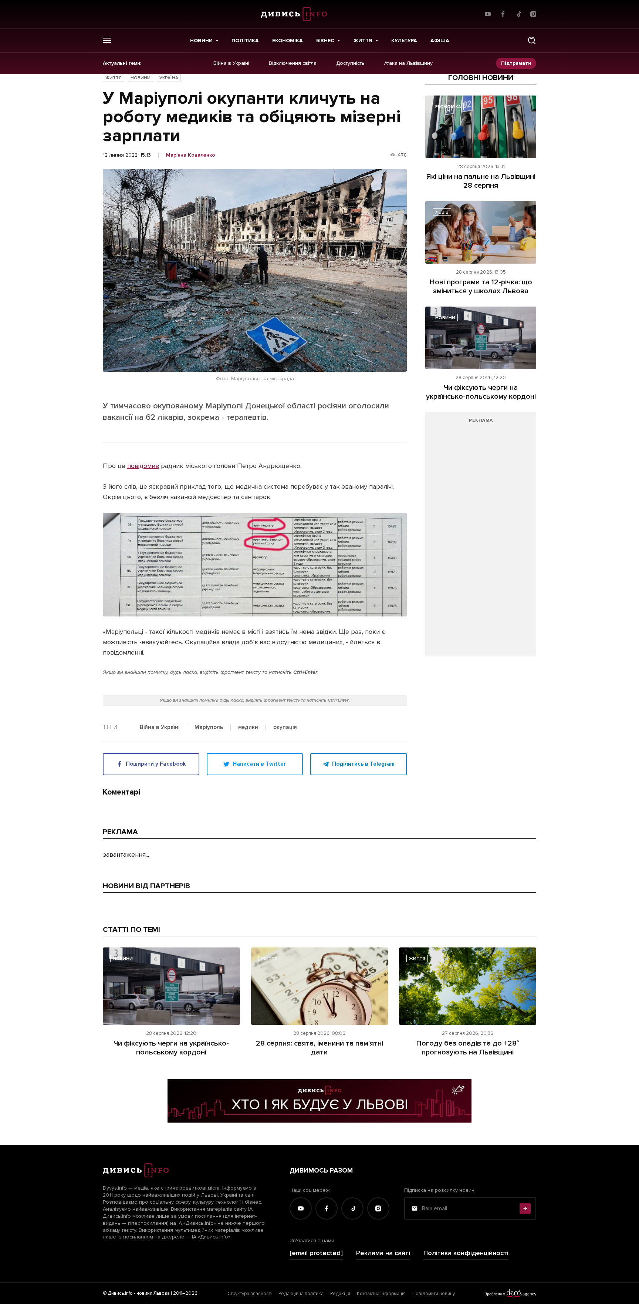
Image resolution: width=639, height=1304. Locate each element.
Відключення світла (293, 63)
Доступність (350, 63)
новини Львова (153, 1293)
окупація (285, 727)
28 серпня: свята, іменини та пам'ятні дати (319, 1048)
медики (248, 727)
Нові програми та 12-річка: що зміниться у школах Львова (481, 286)
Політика (245, 40)
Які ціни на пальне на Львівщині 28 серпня (480, 181)
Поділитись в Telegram (363, 763)
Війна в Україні (231, 63)
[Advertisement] (480, 538)
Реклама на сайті (383, 1253)
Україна (168, 78)
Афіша (439, 40)
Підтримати (516, 63)
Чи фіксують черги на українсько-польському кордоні (481, 392)
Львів (442, 212)
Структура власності (249, 1294)
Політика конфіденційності (465, 1253)
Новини (201, 40)
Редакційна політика (301, 1294)
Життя (362, 40)
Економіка (287, 40)
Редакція (340, 1294)
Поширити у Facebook (156, 763)
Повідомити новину (433, 1294)
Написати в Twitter (259, 763)
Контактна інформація (381, 1294)
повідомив (143, 466)
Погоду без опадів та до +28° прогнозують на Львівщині (467, 1048)
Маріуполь (209, 727)
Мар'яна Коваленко (190, 155)
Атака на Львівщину (408, 63)
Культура (404, 40)
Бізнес (325, 40)
